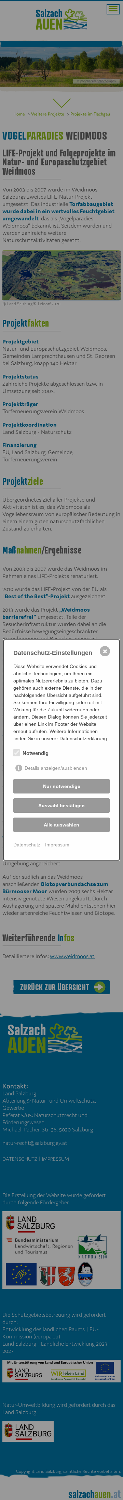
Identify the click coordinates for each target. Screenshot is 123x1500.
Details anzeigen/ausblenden (56, 768)
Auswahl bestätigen (61, 805)
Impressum (57, 844)
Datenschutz (26, 844)
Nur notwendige (61, 786)
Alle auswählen (61, 825)
